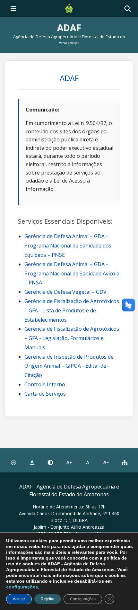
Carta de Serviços (45, 393)
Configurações (83, 599)
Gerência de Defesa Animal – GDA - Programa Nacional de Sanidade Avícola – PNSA (71, 273)
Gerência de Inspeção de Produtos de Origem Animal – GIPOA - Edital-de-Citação (69, 366)
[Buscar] (127, 9)
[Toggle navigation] (13, 9)
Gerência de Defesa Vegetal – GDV (65, 291)
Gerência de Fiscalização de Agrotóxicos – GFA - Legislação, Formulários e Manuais (71, 338)
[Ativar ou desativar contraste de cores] (50, 463)
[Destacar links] (32, 463)
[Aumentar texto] (69, 463)
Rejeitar (48, 599)
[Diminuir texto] (106, 463)
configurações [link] (22, 586)
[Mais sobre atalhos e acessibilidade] (13, 463)
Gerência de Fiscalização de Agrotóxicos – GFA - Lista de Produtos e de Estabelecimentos (71, 310)
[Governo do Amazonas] (69, 8)
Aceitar (19, 599)
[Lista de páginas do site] (124, 463)
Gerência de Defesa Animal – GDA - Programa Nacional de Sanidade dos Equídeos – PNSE (67, 245)
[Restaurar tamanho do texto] (87, 463)
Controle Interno (44, 384)
